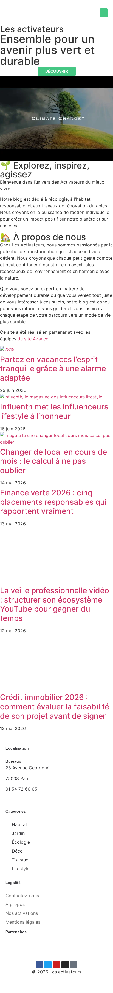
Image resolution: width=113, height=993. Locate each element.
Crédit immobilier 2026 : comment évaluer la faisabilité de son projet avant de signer (54, 706)
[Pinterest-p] (73, 964)
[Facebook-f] (39, 964)
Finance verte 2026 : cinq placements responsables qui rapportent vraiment (53, 502)
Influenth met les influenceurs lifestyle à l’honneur (54, 411)
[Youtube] (56, 964)
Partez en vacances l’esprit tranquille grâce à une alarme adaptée (53, 368)
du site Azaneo (33, 338)
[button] (104, 12)
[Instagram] (65, 964)
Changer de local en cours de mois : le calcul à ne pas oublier (53, 461)
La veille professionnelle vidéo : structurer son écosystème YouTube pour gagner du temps (54, 604)
